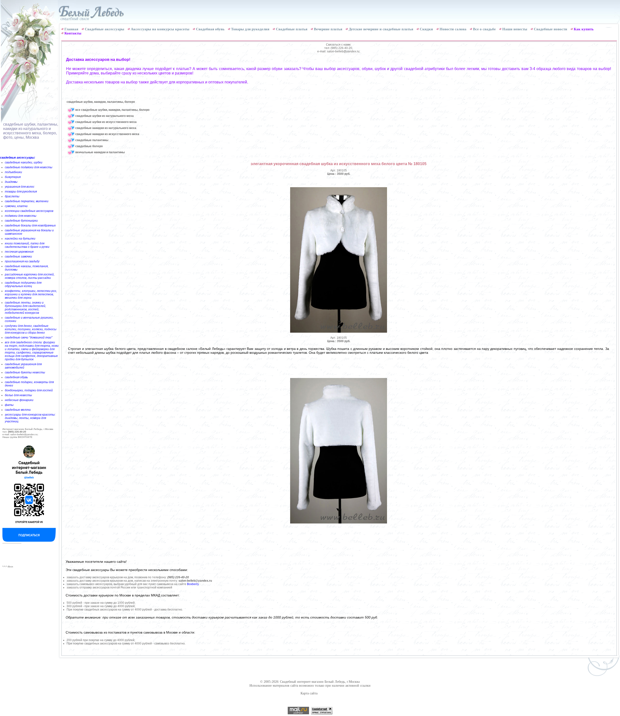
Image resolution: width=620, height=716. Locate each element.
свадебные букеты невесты (25, 372)
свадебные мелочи (18, 409)
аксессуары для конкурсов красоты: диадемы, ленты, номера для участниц (30, 418)
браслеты (12, 196)
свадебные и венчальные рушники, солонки (29, 319)
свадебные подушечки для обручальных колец (23, 284)
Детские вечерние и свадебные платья (381, 29)
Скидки (426, 29)
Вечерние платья (328, 29)
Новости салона (453, 29)
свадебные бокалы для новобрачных (30, 225)
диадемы (11, 182)
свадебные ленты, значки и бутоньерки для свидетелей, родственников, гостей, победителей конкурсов (25, 307)
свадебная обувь (16, 377)
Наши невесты (514, 29)
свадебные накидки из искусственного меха (107, 134)
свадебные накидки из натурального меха (105, 128)
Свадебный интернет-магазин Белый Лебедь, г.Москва (320, 682)
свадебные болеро (89, 146)
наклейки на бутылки (20, 238)
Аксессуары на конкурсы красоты (160, 29)
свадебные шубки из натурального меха (104, 116)
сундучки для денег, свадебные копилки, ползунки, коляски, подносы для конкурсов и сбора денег (30, 329)
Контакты (72, 33)
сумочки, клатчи (16, 206)
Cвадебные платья (291, 29)
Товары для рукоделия (250, 29)
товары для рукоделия (21, 191)
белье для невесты (18, 395)
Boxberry (193, 584)
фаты (9, 405)
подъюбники (13, 172)
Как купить (584, 29)
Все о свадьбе (484, 29)
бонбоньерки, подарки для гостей (29, 390)
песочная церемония (19, 251)
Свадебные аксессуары (104, 29)
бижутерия (13, 177)
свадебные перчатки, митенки (26, 201)
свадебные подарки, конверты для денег (29, 383)
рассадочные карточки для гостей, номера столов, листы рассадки (29, 276)
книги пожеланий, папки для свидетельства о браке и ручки (27, 245)
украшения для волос (19, 186)
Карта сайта (309, 693)
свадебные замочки (18, 256)
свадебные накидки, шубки (23, 162)
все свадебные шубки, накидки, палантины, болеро (112, 110)
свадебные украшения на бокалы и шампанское (29, 232)
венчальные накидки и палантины (100, 152)
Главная (71, 29)
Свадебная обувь (210, 29)
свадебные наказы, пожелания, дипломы (26, 268)
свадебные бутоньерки (21, 220)
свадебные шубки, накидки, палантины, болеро (101, 102)
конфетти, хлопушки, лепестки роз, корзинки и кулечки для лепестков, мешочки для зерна (31, 294)
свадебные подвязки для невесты (28, 167)
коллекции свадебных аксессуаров (29, 211)
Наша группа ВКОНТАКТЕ (17, 437)
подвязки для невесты (20, 215)
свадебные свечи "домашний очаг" (28, 337)
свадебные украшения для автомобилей (23, 365)
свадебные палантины (91, 140)
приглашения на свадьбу (22, 261)
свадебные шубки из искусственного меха (106, 122)
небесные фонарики (19, 400)
